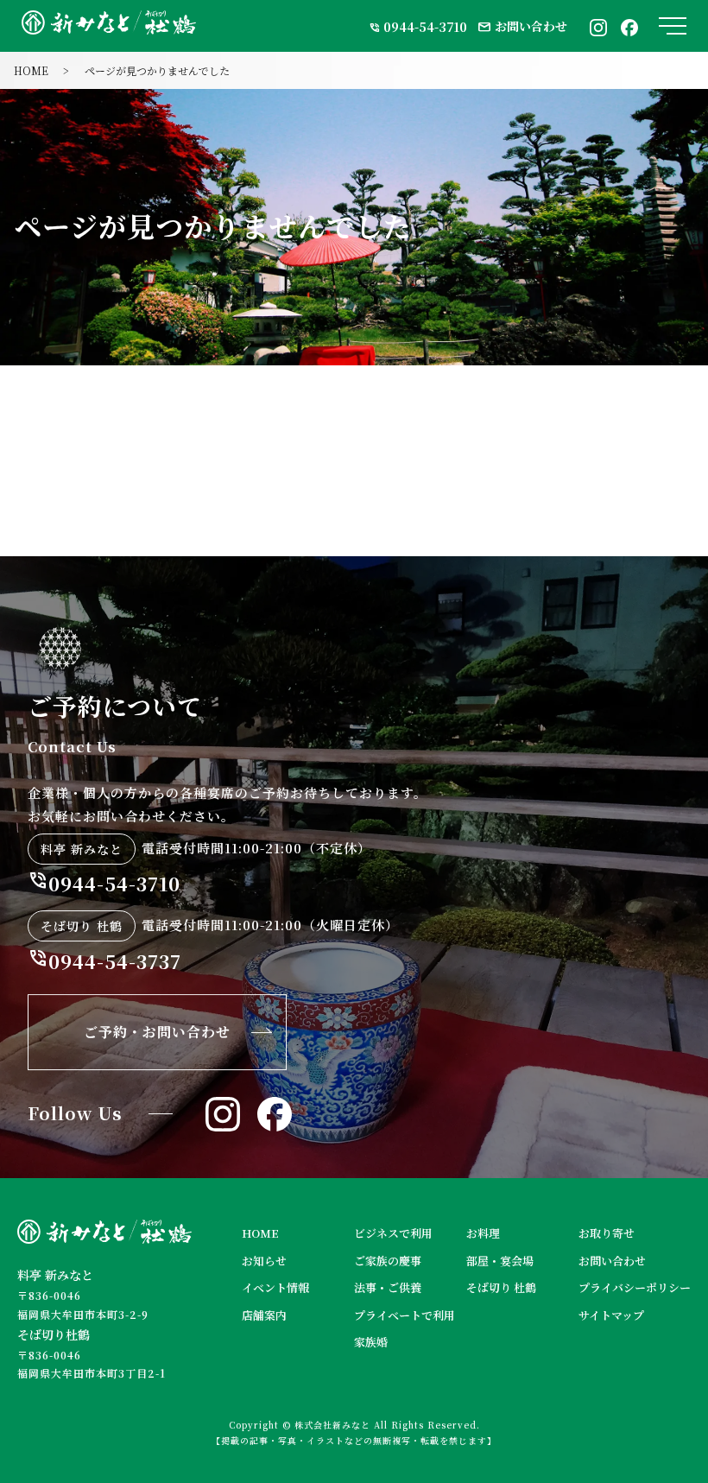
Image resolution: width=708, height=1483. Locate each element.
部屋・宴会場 (500, 1260)
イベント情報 (275, 1287)
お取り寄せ (606, 1233)
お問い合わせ (522, 25)
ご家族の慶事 (387, 1260)
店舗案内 (264, 1315)
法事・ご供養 (387, 1287)
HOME (31, 70)
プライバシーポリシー (634, 1287)
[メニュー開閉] (672, 26)
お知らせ (264, 1260)
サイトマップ (611, 1315)
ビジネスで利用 (393, 1233)
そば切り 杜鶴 (501, 1287)
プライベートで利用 (404, 1315)
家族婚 (371, 1342)
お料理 (483, 1233)
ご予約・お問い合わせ (157, 1032)
